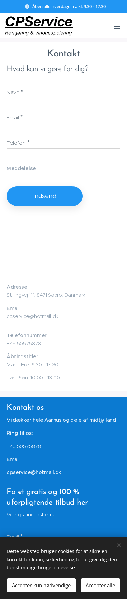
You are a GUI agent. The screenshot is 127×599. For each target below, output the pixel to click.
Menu (117, 26)
